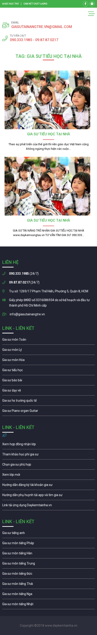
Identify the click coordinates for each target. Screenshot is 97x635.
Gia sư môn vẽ (48, 391)
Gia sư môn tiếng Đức (48, 575)
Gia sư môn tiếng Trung (48, 564)
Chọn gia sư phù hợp (48, 465)
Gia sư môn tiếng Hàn (48, 554)
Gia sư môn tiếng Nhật (48, 605)
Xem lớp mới (48, 476)
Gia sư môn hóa (48, 361)
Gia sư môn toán (48, 340)
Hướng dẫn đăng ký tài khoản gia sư (48, 486)
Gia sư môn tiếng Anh (48, 534)
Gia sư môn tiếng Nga (48, 506)
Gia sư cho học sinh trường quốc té (48, 401)
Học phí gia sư (48, 455)
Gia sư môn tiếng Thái (48, 585)
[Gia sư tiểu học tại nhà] (48, 99)
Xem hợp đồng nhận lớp (48, 445)
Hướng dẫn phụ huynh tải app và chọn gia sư (48, 496)
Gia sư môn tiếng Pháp (48, 544)
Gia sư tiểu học (48, 371)
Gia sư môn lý (48, 351)
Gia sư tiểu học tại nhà (48, 134)
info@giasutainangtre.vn (27, 314)
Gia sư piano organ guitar (48, 412)
